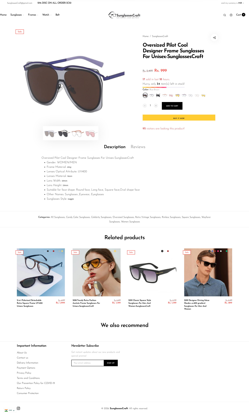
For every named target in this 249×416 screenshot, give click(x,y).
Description (114, 147)
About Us (22, 353)
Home (3, 15)
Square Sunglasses (191, 217)
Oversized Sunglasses (123, 217)
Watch (45, 15)
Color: (151, 90)
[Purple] (184, 95)
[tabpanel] (71, 80)
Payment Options (26, 368)
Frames (32, 15)
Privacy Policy (24, 373)
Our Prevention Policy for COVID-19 (36, 383)
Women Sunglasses (130, 222)
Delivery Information (27, 363)
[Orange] (164, 95)
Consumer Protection (28, 393)
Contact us (22, 358)
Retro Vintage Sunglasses (148, 217)
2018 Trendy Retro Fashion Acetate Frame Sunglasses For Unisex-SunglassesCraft (86, 303)
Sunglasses (16, 15)
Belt (57, 15)
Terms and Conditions (28, 378)
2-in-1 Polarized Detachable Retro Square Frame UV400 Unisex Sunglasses (29, 303)
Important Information (31, 345)
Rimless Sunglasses (171, 217)
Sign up (111, 363)
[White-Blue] (190, 95)
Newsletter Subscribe (85, 345)
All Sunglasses (58, 217)
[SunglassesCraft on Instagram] (18, 408)
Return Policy (24, 388)
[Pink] (171, 95)
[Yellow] (203, 95)
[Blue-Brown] (145, 95)
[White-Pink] (197, 95)
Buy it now (179, 118)
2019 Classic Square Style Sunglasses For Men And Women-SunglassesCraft (139, 303)
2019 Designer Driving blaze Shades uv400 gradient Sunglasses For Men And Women (196, 304)
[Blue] (151, 95)
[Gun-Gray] (158, 95)
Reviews (138, 147)
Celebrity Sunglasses (101, 217)
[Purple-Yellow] (177, 95)
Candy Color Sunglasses (78, 217)
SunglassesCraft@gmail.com (19, 3)
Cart (240, 15)
